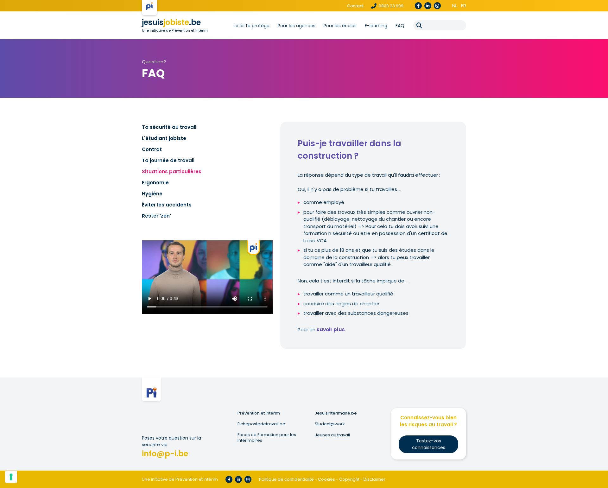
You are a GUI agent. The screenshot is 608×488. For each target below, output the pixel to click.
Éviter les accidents (167, 204)
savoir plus (331, 329)
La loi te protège (251, 25)
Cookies (327, 479)
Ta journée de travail (168, 160)
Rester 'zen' (156, 215)
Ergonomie (155, 182)
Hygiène (152, 193)
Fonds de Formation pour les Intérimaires (267, 437)
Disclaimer (374, 479)
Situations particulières (171, 171)
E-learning (376, 25)
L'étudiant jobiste (164, 138)
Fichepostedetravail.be (261, 424)
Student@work (330, 424)
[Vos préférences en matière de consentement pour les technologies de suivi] (11, 477)
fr (463, 5)
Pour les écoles (340, 25)
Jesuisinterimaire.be (336, 413)
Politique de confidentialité (286, 479)
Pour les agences (296, 25)
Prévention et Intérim (259, 413)
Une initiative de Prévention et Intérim (175, 30)
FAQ (400, 25)
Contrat (152, 149)
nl (454, 5)
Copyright (349, 479)
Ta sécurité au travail (169, 127)
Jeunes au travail (332, 435)
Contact (355, 6)
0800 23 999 (390, 6)
